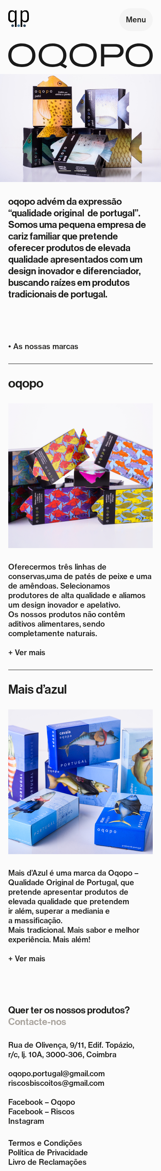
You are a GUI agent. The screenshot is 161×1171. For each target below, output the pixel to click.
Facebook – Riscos (41, 1111)
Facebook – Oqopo (41, 1102)
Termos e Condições (45, 1143)
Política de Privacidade (48, 1152)
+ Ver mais (26, 652)
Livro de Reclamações (47, 1162)
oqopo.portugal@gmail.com (56, 1073)
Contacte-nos (37, 1021)
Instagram (26, 1121)
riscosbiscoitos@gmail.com (56, 1083)
